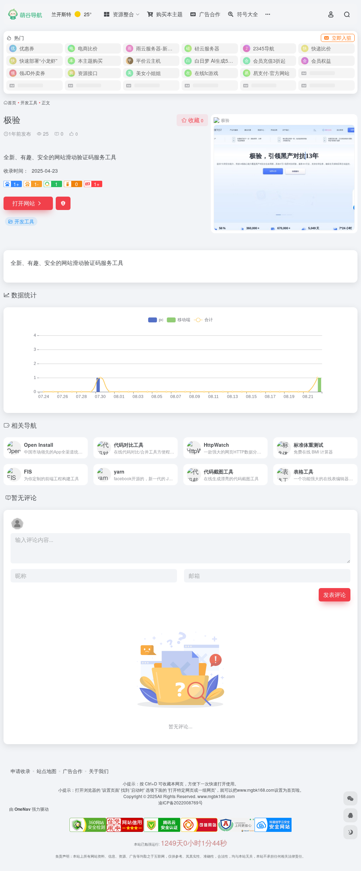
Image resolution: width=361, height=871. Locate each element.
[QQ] (350, 815)
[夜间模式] (350, 832)
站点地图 (46, 770)
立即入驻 (341, 37)
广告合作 (72, 770)
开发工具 (28, 102)
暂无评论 (24, 497)
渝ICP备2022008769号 (180, 802)
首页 (12, 102)
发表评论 (334, 595)
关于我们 (99, 770)
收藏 (195, 120)
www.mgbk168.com (217, 796)
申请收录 (20, 770)
